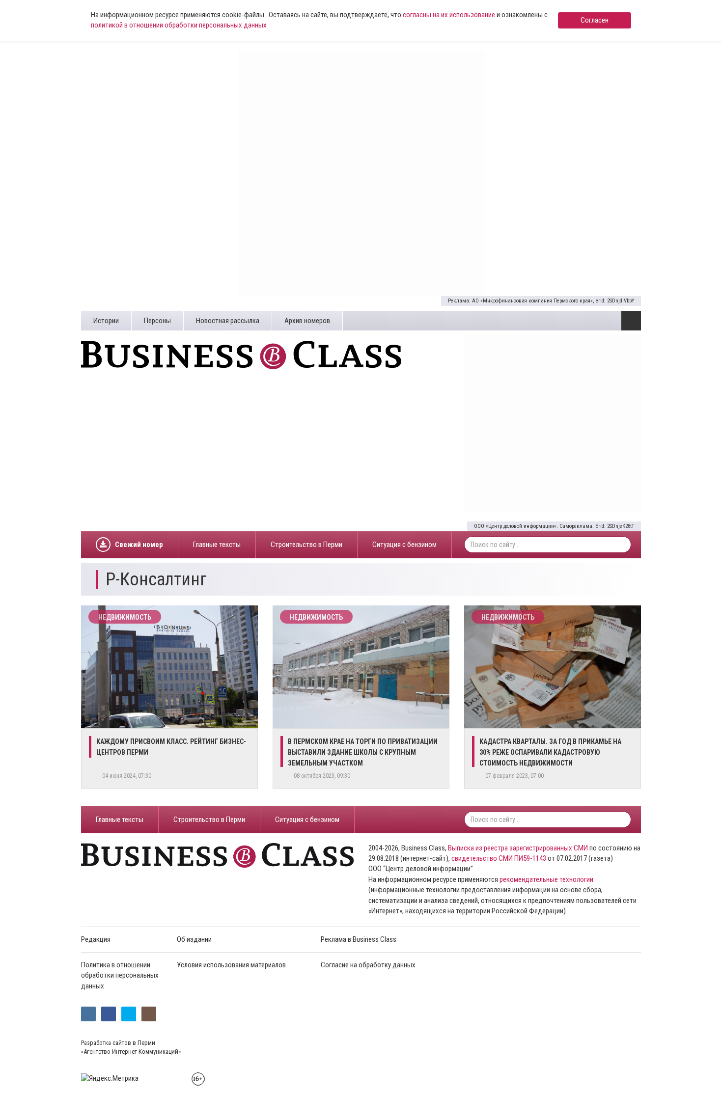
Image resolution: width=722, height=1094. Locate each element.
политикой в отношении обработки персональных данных (179, 25)
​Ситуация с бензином (404, 544)
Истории (106, 320)
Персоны (157, 320)
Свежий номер (139, 544)
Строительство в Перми (306, 544)
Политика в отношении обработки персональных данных (120, 975)
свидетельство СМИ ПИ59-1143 (498, 858)
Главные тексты (217, 544)
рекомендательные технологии (546, 879)
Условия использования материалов (231, 964)
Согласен (595, 20)
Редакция (96, 939)
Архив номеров (307, 320)
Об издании (194, 939)
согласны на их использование (449, 14)
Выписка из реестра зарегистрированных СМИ (518, 848)
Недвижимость (124, 617)
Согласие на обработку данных (368, 964)
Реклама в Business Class (358, 939)
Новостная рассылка (227, 320)
